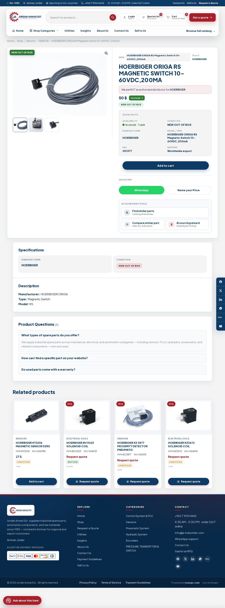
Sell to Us (192, 3)
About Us (102, 30)
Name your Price (189, 190)
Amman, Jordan (34, 3)
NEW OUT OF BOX (129, 265)
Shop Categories (44, 30)
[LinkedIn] (220, 299)
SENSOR (44, 40)
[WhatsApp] (220, 308)
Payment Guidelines (89, 559)
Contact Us (179, 3)
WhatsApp (141, 190)
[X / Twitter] (220, 290)
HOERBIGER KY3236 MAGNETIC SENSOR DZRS (33, 444)
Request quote (89, 481)
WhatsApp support (186, 538)
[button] (106, 53)
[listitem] (178, 559)
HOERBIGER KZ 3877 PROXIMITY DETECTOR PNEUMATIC (132, 446)
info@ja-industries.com (189, 532)
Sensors (31, 40)
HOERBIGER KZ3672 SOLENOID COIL (181, 444)
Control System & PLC (139, 515)
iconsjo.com (192, 582)
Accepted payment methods (25, 547)
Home (20, 30)
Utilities (70, 30)
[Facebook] (220, 281)
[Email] (220, 326)
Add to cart (165, 165)
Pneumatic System (137, 528)
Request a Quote (208, 3)
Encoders (132, 540)
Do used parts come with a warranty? (48, 369)
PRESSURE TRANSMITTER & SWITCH (142, 548)
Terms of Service (111, 582)
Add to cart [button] (36, 481)
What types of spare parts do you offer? (50, 335)
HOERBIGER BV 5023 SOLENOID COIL (80, 444)
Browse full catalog (200, 30)
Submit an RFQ (184, 551)
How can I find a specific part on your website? (54, 358)
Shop (20, 40)
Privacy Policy (88, 582)
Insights (86, 30)
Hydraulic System (136, 534)
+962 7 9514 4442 (94, 3)
